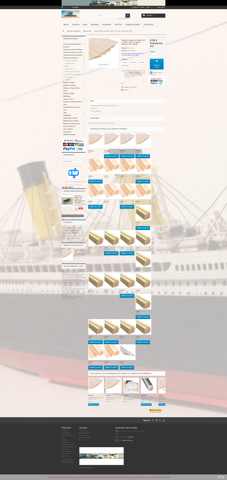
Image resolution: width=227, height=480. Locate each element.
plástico (65, 235)
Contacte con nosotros (138, 7)
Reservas (95, 24)
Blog (85, 24)
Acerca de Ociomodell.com (69, 446)
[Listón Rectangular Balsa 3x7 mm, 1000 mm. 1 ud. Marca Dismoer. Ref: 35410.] (143, 280)
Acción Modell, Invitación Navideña (71, 292)
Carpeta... (126, 395)
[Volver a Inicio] (63, 31)
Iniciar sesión (160, 7)
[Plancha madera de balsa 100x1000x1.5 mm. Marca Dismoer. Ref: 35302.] (96, 385)
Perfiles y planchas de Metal (71, 71)
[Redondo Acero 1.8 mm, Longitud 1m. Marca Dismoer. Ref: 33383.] (149, 385)
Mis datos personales (85, 437)
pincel (78, 230)
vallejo (64, 233)
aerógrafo (79, 227)
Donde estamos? (132, 24)
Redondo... (144, 395)
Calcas (65, 112)
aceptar (221, 477)
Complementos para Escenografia (72, 55)
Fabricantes (68, 155)
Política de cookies (67, 451)
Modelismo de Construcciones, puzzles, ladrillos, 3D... (71, 125)
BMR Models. (67, 96)
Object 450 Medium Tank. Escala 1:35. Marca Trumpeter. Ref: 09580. (80, 199)
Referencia (124, 48)
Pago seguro (65, 449)
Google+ (141, 62)
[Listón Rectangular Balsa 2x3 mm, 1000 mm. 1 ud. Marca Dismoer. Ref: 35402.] (143, 327)
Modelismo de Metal (68, 93)
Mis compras (82, 430)
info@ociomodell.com (127, 440)
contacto (120, 18)
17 (82, 238)
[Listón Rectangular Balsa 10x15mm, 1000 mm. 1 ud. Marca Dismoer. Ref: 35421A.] (143, 213)
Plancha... (91, 151)
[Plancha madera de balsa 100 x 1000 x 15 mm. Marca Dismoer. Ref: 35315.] (143, 141)
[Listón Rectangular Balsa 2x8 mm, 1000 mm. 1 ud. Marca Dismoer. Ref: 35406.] (96, 327)
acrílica (73, 230)
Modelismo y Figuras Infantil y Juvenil (71, 89)
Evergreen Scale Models (70, 60)
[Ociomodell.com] (78, 14)
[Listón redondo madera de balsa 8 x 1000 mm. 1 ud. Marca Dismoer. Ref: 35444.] (128, 352)
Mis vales (82, 440)
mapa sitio (126, 18)
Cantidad (152, 51)
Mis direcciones (83, 435)
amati (80, 235)
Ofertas (75, 24)
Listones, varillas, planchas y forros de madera (71, 76)
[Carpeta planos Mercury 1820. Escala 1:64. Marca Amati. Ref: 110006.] (131, 385)
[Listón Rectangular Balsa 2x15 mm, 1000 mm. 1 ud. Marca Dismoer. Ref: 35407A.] (128, 238)
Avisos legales (66, 442)
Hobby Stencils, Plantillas (70, 118)
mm (83, 233)
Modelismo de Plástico (69, 85)
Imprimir (126, 90)
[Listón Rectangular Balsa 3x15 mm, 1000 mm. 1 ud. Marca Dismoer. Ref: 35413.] (143, 238)
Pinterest (126, 65)
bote (64, 227)
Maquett (66, 66)
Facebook (106, 24)
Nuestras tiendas (66, 433)
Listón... (91, 176)
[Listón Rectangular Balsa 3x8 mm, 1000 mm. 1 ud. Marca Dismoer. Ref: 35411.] (128, 280)
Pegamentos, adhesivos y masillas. (73, 52)
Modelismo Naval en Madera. (71, 121)
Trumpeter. (67, 79)
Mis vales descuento (85, 433)
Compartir (133, 62)
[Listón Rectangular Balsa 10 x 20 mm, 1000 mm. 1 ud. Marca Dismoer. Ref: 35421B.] (96, 238)
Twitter (118, 24)
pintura (69, 227)
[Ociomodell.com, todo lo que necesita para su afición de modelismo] (113, 3)
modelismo (66, 230)
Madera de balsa (68, 69)
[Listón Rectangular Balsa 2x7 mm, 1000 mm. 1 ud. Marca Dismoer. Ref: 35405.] (112, 327)
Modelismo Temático (69, 82)
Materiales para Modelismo (70, 57)
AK (69, 233)
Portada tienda (67, 131)
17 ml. (75, 235)
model (78, 238)
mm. (64, 238)
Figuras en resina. (68, 99)
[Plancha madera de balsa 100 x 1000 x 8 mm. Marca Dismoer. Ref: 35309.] (112, 141)
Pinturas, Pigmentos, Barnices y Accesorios (72, 45)
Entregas (64, 440)
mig (68, 238)
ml (73, 227)
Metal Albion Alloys (69, 63)
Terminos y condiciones (68, 444)
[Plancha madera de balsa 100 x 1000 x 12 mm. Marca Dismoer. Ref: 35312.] (128, 141)
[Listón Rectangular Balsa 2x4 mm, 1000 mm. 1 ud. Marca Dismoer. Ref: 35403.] (128, 327)
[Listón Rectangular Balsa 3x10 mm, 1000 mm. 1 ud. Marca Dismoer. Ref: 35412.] (112, 280)
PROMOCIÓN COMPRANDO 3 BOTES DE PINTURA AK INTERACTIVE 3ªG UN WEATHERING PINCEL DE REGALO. (73, 282)
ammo (73, 238)
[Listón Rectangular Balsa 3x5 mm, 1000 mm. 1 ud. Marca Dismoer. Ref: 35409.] (143, 302)
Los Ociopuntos (66, 453)
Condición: (124, 50)
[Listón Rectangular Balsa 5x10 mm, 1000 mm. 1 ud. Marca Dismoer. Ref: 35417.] (143, 259)
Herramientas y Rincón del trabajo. (72, 49)
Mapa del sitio (65, 456)
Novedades (65, 430)
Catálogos (148, 24)
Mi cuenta (83, 428)
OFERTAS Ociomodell (69, 134)
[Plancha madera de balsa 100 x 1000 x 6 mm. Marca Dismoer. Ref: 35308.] (96, 141)
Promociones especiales (74, 191)
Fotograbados (67, 115)
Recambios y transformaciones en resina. (72, 103)
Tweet (125, 62)
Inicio (66, 24)
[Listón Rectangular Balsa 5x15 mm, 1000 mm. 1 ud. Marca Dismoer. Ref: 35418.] (112, 238)
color (70, 235)
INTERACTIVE (76, 233)
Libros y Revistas (68, 129)
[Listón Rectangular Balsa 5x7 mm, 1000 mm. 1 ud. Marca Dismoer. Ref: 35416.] (96, 280)
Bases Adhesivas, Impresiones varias (71, 109)
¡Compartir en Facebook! (130, 87)
